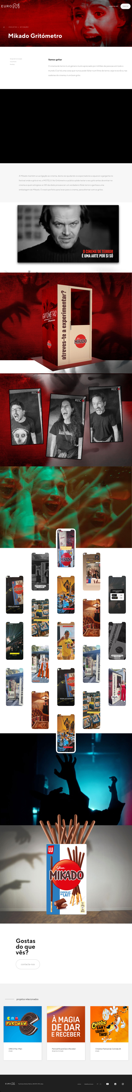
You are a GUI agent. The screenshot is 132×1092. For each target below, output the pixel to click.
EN (100, 1084)
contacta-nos (28, 964)
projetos (13, 27)
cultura (79, 1084)
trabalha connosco (88, 1084)
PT (97, 1084)
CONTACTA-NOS (113, 6)
